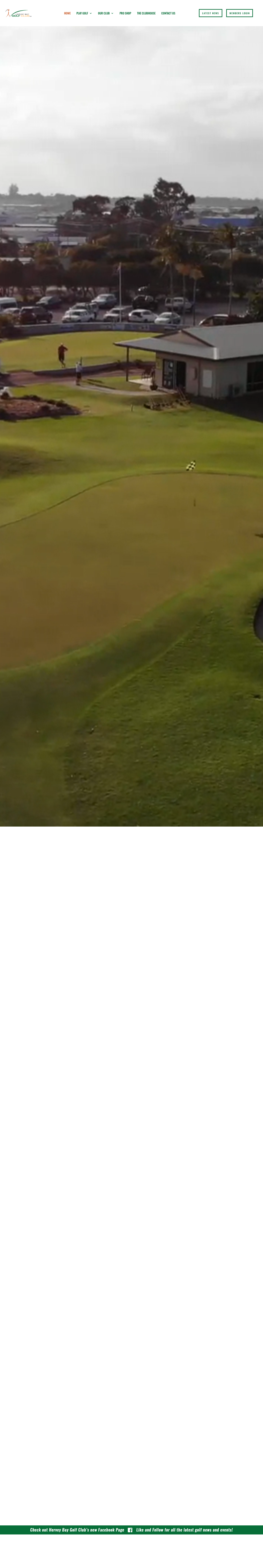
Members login (240, 13)
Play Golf (82, 13)
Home (67, 13)
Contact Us (168, 13)
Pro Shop (125, 13)
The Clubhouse (146, 13)
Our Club (104, 13)
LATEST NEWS (210, 13)
